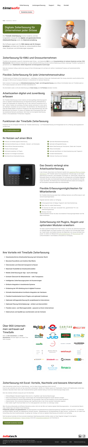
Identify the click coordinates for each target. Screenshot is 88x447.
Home (4, 20)
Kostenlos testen (26, 12)
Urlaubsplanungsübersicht (42, 418)
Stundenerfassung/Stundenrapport (12, 418)
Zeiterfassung (24, 5)
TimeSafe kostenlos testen (13, 423)
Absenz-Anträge (25, 418)
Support (51, 5)
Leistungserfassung (38, 5)
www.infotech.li (32, 442)
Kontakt (66, 5)
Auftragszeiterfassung (64, 233)
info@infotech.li (23, 442)
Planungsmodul (77, 233)
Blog (58, 5)
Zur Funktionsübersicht (12, 130)
